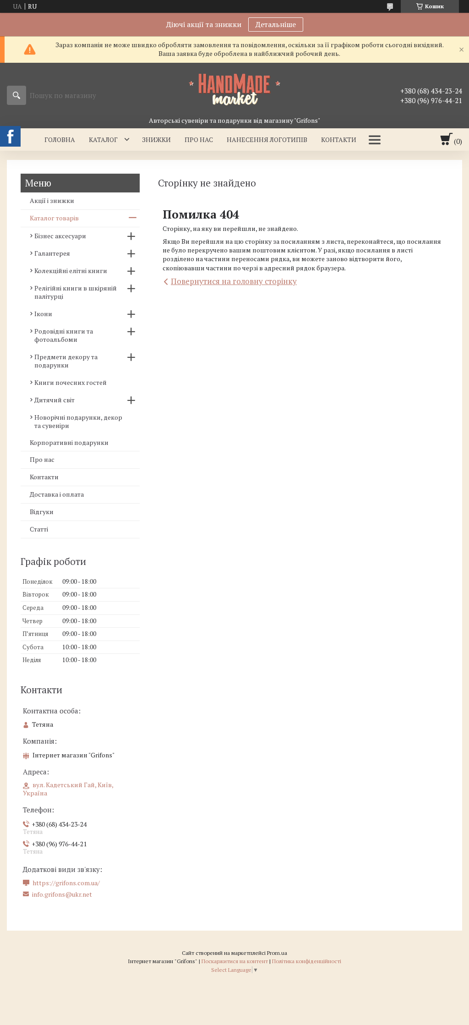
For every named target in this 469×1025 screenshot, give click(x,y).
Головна (59, 139)
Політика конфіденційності (306, 961)
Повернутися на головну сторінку (234, 281)
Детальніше (276, 24)
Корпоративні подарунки (69, 442)
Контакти (338, 139)
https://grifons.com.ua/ (66, 883)
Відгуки (42, 511)
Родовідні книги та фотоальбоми (63, 335)
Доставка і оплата (57, 494)
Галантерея (52, 253)
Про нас (199, 139)
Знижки (156, 139)
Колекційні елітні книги (70, 270)
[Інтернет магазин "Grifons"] (234, 89)
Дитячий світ (54, 399)
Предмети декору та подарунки (66, 360)
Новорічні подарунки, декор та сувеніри (78, 421)
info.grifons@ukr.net (62, 894)
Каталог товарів (54, 218)
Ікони (43, 313)
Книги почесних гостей (70, 382)
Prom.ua (277, 952)
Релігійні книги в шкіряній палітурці (75, 292)
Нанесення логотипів (267, 139)
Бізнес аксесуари (60, 235)
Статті (39, 529)
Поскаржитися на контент (235, 961)
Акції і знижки (52, 200)
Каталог (103, 139)
